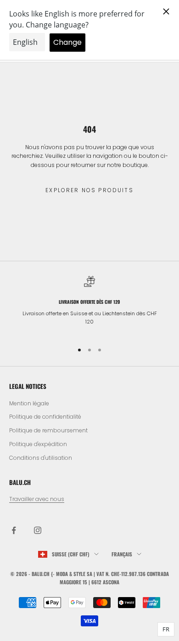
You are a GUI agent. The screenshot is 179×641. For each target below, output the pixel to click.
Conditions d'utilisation (40, 458)
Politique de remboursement (48, 430)
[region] (89, 305)
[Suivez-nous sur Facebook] (13, 530)
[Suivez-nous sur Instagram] (37, 530)
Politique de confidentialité (45, 416)
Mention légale (29, 403)
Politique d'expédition (38, 444)
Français (122, 554)
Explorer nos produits (89, 190)
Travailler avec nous (36, 499)
